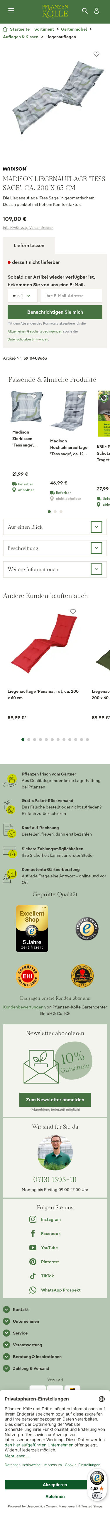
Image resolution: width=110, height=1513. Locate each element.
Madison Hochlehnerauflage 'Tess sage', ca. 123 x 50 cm (68, 447)
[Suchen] (85, 10)
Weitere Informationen (33, 569)
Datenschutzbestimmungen (28, 339)
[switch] (97, 1495)
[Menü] (11, 10)
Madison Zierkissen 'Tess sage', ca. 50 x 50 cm (26, 438)
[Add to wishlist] (73, 612)
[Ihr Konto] (95, 10)
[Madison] (55, 168)
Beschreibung (23, 548)
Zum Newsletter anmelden (55, 1100)
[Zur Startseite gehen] (55, 10)
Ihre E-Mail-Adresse (64, 295)
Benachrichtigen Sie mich (55, 312)
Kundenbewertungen (23, 1007)
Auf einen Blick (25, 527)
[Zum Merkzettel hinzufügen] (96, 54)
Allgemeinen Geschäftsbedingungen (35, 331)
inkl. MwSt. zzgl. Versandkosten (28, 227)
